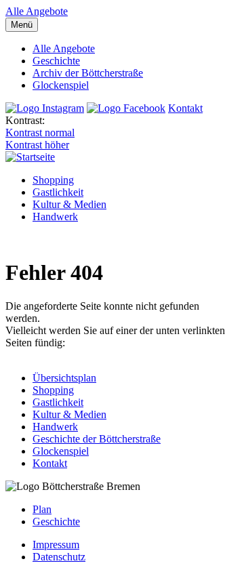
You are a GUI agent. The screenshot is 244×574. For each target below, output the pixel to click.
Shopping (53, 180)
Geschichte (56, 60)
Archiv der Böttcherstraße (88, 73)
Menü (22, 25)
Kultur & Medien (69, 204)
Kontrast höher (37, 144)
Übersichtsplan (64, 378)
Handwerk (55, 216)
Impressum (56, 544)
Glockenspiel (61, 85)
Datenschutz (59, 556)
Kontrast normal (40, 132)
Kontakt (185, 108)
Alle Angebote (36, 11)
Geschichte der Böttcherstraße (97, 439)
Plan (42, 509)
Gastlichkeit (58, 192)
